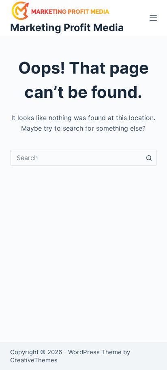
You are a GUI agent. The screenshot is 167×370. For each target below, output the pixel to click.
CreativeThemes (34, 360)
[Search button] (148, 157)
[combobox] (76, 158)
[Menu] (153, 17)
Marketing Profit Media (67, 27)
